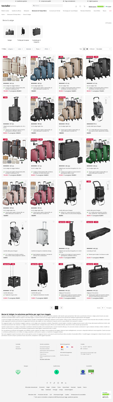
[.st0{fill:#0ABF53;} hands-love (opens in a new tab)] (18, 372)
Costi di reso (43, 354)
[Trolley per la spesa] (23, 34)
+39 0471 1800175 (87, 347)
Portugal (55, 389)
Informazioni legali (58, 394)
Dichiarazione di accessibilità (78, 394)
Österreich (42, 387)
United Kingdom (69, 389)
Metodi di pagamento (65, 344)
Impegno (26, 366)
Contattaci (85, 348)
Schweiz (54, 387)
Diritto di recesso (44, 352)
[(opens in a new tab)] (56, 372)
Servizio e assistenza (44, 344)
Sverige (61, 389)
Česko (59, 387)
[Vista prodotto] (84, 49)
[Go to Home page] (9, 6)
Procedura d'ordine (44, 348)
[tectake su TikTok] (54, 383)
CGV (51, 394)
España (79, 387)
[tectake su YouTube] (62, 382)
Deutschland (66, 387)
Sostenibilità (89, 366)
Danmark (73, 387)
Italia (42, 389)
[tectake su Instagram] (58, 383)
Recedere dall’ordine (45, 359)
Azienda (18, 347)
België (48, 387)
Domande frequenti (45, 347)
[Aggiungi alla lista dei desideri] (26, 56)
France (85, 387)
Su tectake (18, 344)
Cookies (67, 394)
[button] (11, 49)
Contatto (82, 344)
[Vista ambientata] (87, 49)
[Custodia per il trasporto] (36, 34)
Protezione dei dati (43, 394)
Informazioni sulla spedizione (47, 350)
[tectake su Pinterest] (50, 383)
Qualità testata (56, 366)
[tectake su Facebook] (47, 383)
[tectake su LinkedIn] (65, 382)
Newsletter (18, 348)
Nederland (48, 389)
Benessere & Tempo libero (14, 14)
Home (3, 14)
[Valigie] (9, 34)
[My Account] (76, 6)
